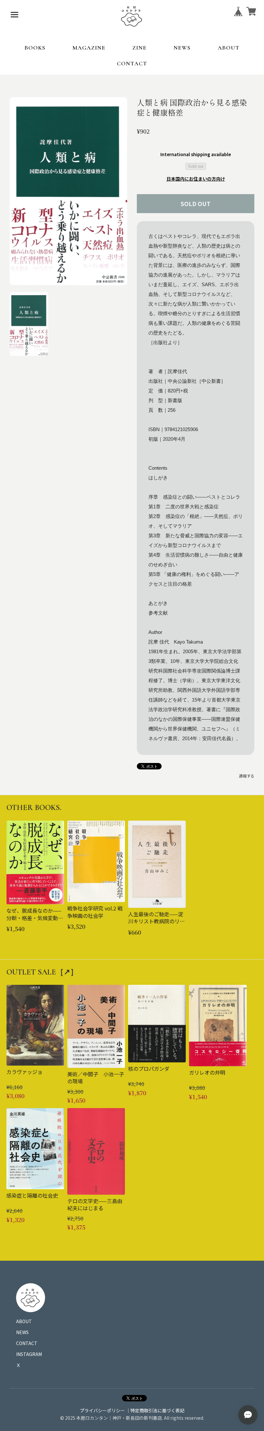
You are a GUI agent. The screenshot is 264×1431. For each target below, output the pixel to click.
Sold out (195, 166)
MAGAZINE (88, 47)
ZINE (139, 47)
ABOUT (229, 47)
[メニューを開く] (14, 14)
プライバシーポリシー (102, 1410)
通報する (246, 775)
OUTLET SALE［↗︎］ (42, 972)
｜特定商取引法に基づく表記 (155, 1410)
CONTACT (132, 63)
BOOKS (34, 47)
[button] (29, 324)
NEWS (182, 47)
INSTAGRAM (29, 1354)
